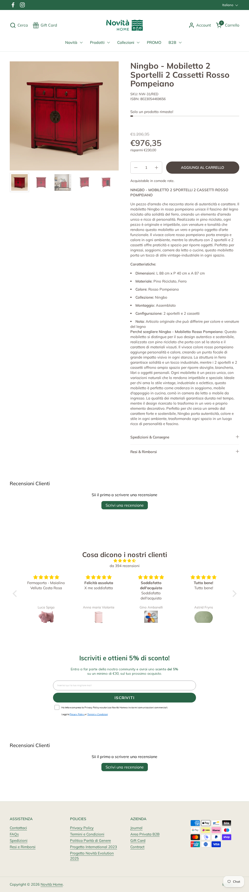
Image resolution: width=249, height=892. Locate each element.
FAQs (14, 834)
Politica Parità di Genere (90, 840)
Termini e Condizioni (87, 834)
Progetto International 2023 (93, 847)
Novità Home (52, 884)
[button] (19, 25)
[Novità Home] (124, 25)
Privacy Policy (82, 828)
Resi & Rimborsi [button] (143, 451)
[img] (125, 560)
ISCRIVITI (124, 697)
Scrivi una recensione (125, 505)
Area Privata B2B (145, 834)
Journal (136, 828)
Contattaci (18, 828)
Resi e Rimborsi (23, 847)
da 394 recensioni (125, 565)
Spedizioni (18, 840)
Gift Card (137, 840)
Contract (137, 847)
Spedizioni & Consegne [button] (149, 437)
